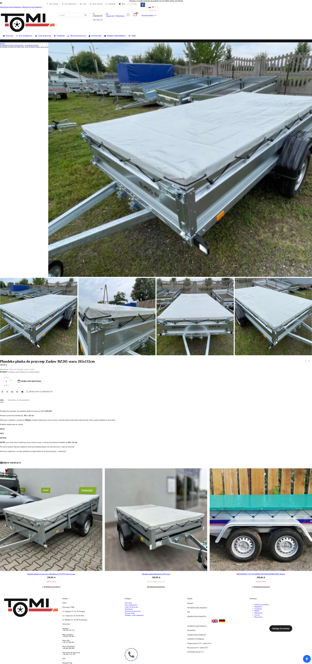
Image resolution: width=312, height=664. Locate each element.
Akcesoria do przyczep (78, 36)
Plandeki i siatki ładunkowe (116, 36)
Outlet (134, 36)
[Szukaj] (85, 15)
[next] (309, 361)
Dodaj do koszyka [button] (157, 587)
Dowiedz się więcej (52, 587)
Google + (17, 392)
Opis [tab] (2, 400)
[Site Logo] (28, 22)
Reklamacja (258, 613)
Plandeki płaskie (33, 372)
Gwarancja (258, 609)
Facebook (2, 392)
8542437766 (67, 663)
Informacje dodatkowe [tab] (18, 400)
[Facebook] (143, 5)
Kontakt (134, 4)
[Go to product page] (51, 519)
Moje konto (258, 617)
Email (22, 392)
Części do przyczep (44, 36)
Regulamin (258, 607)
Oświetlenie (61, 36)
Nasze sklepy (53, 4)
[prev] (305, 361)
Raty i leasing (97, 4)
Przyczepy (9, 36)
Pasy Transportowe (25, 36)
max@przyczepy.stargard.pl (196, 626)
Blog (123, 4)
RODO (256, 611)
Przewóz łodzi (96, 36)
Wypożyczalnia (147, 15)
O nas (85, 4)
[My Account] (128, 14)
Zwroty (257, 615)
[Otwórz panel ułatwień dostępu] (307, 659)
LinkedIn (12, 392)
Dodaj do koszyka (31, 381)
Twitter (7, 392)
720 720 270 (97, 20)
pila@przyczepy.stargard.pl (32, 7)
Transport (112, 4)
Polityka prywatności (261, 605)
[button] (1, 462)
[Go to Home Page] (0, 42)
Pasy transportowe (131, 605)
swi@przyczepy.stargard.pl (196, 635)
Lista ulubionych (70, 4)
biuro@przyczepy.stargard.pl (10, 7)
